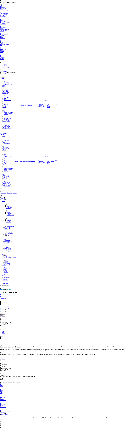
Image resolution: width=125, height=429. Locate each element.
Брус (7, 205)
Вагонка (7, 219)
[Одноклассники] (2, 289)
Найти (2, 419)
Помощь (1, 405)
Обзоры (1, 410)
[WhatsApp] (7, 289)
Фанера (7, 236)
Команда (1, 391)
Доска (7, 211)
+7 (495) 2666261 (3, 73)
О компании (2, 389)
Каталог (1, 384)
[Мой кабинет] (0, 190)
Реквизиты (2, 402)
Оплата (3, 333)
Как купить (6, 261)
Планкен (7, 224)
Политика (2, 403)
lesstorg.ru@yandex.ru (4, 414)
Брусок (7, 231)
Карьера (1, 393)
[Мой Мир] (3, 289)
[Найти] (1, 4)
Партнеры (2, 394)
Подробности (2, 316)
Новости (1, 390)
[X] (5, 289)
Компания (6, 266)
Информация (2, 397)
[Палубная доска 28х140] (4, 307)
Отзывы (3, 331)
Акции (1, 385)
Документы (2, 396)
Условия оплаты (3, 400)
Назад (8, 204)
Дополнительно (5, 334)
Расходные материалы (10, 251)
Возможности (2, 404)
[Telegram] (10, 289)
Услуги (5, 256)
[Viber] (6, 289)
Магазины (2, 399)
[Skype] (9, 289)
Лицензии (2, 395)
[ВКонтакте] (1, 289)
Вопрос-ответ (2, 409)
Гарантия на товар (3, 401)
